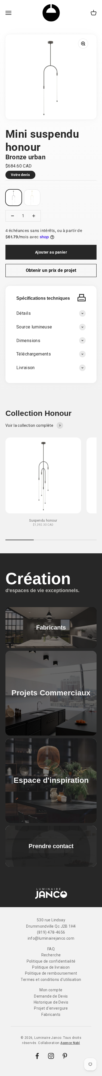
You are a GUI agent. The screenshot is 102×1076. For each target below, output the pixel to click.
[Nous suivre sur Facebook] (37, 1056)
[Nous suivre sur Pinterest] (65, 1056)
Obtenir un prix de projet (51, 270)
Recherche (51, 955)
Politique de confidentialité (51, 961)
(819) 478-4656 (51, 932)
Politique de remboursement (51, 973)
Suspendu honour (43, 520)
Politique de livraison (51, 967)
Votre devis (20, 175)
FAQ (51, 949)
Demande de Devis (51, 996)
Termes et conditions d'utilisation (51, 979)
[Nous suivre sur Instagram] (51, 1056)
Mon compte (50, 990)
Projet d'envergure (51, 1008)
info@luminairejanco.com (51, 938)
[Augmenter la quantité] (34, 215)
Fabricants (50, 1014)
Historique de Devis (51, 1002)
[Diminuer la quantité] (12, 215)
